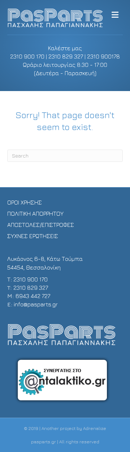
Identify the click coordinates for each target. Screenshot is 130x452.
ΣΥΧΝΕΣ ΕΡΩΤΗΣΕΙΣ (32, 236)
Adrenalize (94, 428)
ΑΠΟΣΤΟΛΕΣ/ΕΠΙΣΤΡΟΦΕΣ (40, 224)
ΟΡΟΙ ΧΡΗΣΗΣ (24, 202)
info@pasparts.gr (36, 304)
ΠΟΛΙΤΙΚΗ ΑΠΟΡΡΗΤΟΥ (35, 213)
